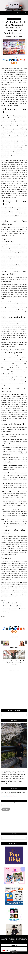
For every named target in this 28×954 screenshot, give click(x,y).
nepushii (14, 4)
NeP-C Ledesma (19, 36)
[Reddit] (21, 60)
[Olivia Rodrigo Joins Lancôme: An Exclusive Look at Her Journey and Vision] (23, 642)
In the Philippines (11, 288)
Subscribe (5, 809)
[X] (7, 60)
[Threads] (12, 60)
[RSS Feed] (12, 63)
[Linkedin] (10, 60)
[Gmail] (24, 60)
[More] (15, 63)
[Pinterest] (18, 60)
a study (12, 162)
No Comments (14, 637)
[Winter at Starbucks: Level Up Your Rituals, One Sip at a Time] (4, 642)
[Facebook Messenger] (15, 60)
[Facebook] (4, 60)
